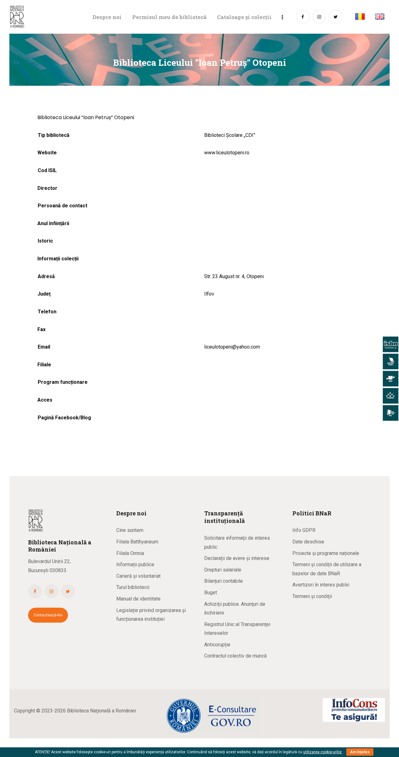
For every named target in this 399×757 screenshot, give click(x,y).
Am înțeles (360, 752)
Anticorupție (217, 645)
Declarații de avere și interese (236, 558)
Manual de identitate (138, 599)
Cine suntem (129, 530)
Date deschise (308, 542)
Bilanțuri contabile (223, 581)
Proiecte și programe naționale (325, 553)
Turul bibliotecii (132, 587)
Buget (210, 592)
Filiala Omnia (130, 553)
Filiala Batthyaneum (137, 542)
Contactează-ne (48, 615)
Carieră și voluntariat (138, 576)
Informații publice (135, 564)
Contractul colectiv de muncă (235, 656)
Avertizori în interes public (320, 585)
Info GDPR (303, 530)
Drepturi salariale (222, 570)
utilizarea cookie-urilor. (322, 752)
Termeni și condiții (312, 596)
